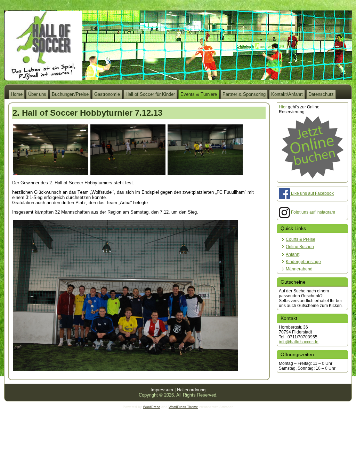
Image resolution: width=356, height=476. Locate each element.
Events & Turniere (198, 94)
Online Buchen (300, 246)
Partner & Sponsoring (244, 94)
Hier (283, 107)
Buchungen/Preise (70, 94)
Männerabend (299, 269)
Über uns (37, 94)
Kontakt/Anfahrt (287, 94)
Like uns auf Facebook (312, 193)
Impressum (162, 389)
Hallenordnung (191, 389)
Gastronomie (107, 94)
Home (17, 94)
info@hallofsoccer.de (298, 341)
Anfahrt (292, 254)
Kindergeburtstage (303, 261)
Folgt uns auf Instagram (312, 212)
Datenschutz (321, 94)
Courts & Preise (300, 239)
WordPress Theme (183, 407)
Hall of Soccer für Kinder (150, 94)
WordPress (151, 407)
